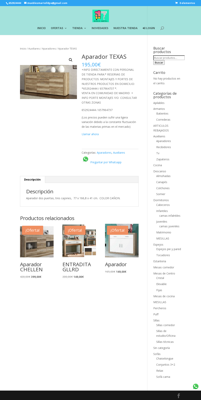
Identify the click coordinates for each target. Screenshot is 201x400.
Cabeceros (163, 205)
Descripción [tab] (32, 179)
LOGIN (150, 28)
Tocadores (163, 255)
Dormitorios (161, 200)
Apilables (158, 103)
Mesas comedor (163, 267)
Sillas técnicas (165, 342)
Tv (157, 153)
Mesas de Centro (164, 273)
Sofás (157, 354)
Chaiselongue (164, 358)
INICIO (41, 28)
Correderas (163, 119)
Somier (160, 194)
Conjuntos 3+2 (165, 364)
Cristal (160, 278)
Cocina (157, 165)
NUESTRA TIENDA (125, 28)
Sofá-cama (163, 377)
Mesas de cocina (164, 296)
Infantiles (162, 211)
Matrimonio (163, 232)
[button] (70, 59)
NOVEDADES (100, 28)
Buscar (159, 62)
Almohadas (163, 176)
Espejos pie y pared (168, 249)
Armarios (159, 109)
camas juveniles (169, 226)
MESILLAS (162, 238)
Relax (159, 370)
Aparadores (49, 48)
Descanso (159, 171)
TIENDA (77, 28)
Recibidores (163, 147)
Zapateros (162, 159)
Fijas (159, 290)
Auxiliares (34, 48)
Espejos (158, 244)
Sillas (156, 320)
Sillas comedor (165, 325)
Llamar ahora (90, 134)
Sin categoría (161, 348)
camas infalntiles (169, 215)
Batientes (162, 113)
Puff (155, 314)
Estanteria (159, 261)
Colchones (163, 188)
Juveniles (161, 221)
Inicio (23, 48)
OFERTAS (57, 28)
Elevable (161, 284)
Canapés (161, 182)
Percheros (159, 308)
